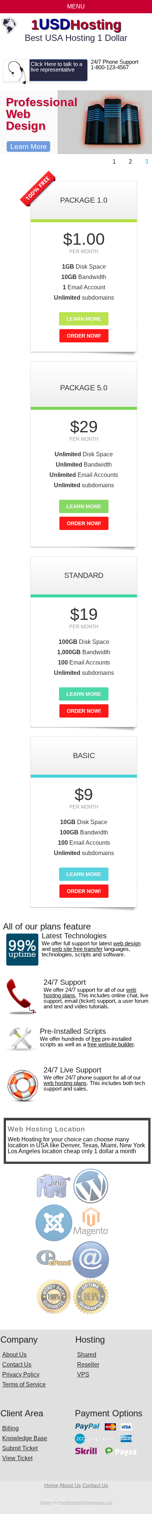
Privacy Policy (20, 1374)
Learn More (28, 146)
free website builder (110, 1044)
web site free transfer (77, 949)
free (96, 1039)
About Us (14, 1354)
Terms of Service (24, 1384)
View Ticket (17, 1458)
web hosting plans (65, 1083)
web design (127, 943)
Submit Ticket (20, 1448)
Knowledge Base (24, 1438)
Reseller (88, 1364)
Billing (10, 1428)
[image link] (38, 207)
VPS (83, 1374)
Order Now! (84, 336)
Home (51, 1485)
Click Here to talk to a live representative (56, 67)
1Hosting (76, 24)
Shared (86, 1354)
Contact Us (16, 1364)
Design (46, 1502)
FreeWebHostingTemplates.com (85, 1502)
